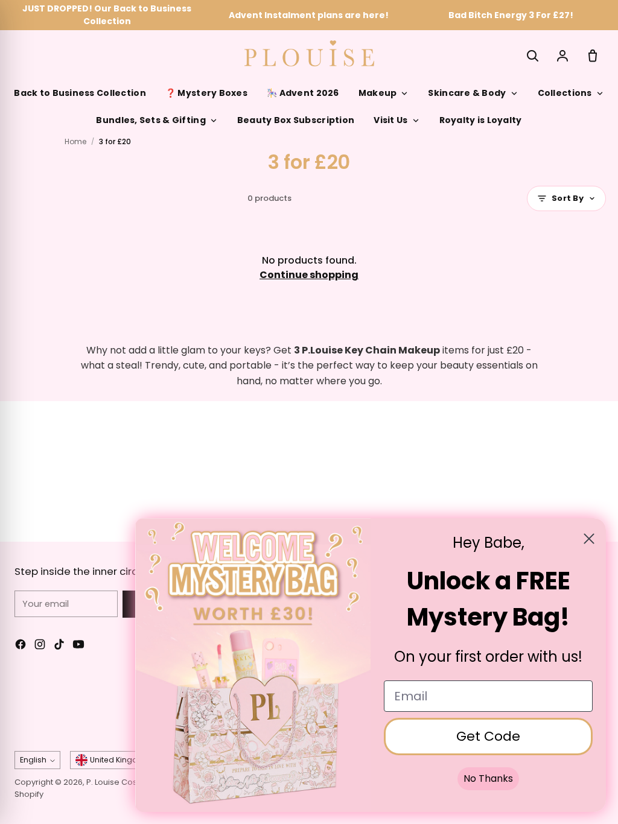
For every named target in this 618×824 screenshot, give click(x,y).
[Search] (532, 55)
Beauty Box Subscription (295, 120)
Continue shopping (309, 275)
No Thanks (488, 778)
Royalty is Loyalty (480, 120)
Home (75, 141)
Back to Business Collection (80, 93)
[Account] (562, 55)
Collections (565, 93)
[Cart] (592, 55)
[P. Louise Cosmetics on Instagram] (40, 646)
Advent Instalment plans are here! (309, 15)
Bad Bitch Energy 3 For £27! (510, 15)
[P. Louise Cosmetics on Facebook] (20, 646)
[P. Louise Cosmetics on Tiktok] (59, 646)
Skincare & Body (467, 93)
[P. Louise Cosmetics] (309, 53)
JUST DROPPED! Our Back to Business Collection (106, 14)
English (33, 760)
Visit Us (390, 120)
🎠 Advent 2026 (303, 93)
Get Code (488, 736)
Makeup (377, 93)
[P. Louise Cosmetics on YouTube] (78, 646)
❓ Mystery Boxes (206, 93)
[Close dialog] (589, 538)
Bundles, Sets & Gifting (150, 120)
